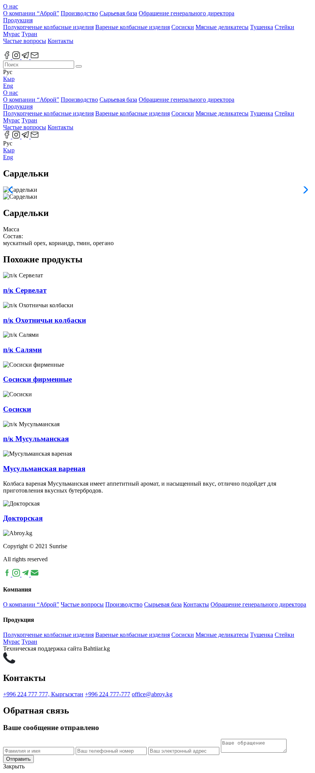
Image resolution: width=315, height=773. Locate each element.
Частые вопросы (24, 41)
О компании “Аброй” (31, 13)
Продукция (18, 20)
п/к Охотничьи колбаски (44, 320)
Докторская (23, 518)
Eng (8, 85)
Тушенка (261, 27)
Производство (79, 13)
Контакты (60, 41)
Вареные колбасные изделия (132, 27)
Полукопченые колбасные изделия (48, 27)
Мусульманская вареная (44, 469)
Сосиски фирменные (37, 379)
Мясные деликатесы (222, 27)
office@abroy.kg (152, 694)
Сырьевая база (118, 13)
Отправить (18, 759)
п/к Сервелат (24, 290)
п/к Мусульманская (36, 439)
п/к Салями (22, 350)
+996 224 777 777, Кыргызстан (43, 694)
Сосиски (182, 27)
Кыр (9, 79)
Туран (29, 34)
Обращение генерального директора (186, 13)
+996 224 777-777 (107, 694)
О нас (10, 6)
